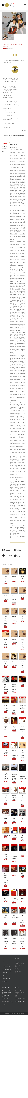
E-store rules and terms (7, 990)
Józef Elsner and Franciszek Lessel (6, 799)
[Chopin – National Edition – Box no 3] (14, 930)
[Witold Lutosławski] (14, 827)
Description (4, 143)
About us (5, 961)
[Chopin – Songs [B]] (14, 787)
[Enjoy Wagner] (5, 890)
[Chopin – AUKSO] (5, 810)
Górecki (22, 684)
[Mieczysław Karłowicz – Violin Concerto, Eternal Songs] (14, 765)
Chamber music (16, 135)
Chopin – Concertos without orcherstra (14, 856)
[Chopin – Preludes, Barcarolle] (5, 697)
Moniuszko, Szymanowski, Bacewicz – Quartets (15, 919)
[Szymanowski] (5, 827)
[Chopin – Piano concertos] (5, 653)
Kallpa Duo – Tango (14, 819)
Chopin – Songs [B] (14, 797)
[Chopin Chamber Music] (5, 742)
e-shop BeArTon (6, 978)
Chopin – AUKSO (5, 819)
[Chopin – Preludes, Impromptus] (14, 608)
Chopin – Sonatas (22, 618)
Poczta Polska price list (20, 1001)
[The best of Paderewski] (14, 653)
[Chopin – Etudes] (22, 587)
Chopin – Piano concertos (6, 663)
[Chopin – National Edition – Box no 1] (22, 907)
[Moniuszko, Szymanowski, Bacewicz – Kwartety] (14, 23)
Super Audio (12, 137)
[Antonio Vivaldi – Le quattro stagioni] (14, 697)
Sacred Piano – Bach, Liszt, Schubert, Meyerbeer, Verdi (6, 879)
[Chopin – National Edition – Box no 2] (5, 930)
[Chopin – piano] (22, 845)
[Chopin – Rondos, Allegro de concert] (22, 653)
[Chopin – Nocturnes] (14, 568)
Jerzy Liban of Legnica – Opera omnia (5, 919)
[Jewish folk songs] (22, 568)
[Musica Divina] (22, 890)
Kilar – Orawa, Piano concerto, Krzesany (6, 688)
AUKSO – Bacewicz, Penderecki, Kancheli (23, 776)
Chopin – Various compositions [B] (15, 754)
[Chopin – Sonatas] (22, 608)
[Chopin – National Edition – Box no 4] (22, 930)
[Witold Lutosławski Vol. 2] (14, 890)
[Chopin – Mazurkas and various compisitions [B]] (22, 718)
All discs (10, 135)
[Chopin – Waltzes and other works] (5, 608)
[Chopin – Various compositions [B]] (14, 742)
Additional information (5, 147)
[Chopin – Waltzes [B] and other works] (22, 787)
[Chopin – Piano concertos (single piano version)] (22, 742)
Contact (5, 981)
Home (4, 958)
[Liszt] (14, 865)
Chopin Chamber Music (6, 752)
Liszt (14, 873)
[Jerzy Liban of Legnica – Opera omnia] (5, 907)
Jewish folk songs (22, 578)
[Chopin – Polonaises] (5, 587)
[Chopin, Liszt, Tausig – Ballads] (5, 845)
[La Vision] (22, 810)
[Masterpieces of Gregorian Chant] (22, 697)
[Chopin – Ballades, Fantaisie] (5, 568)
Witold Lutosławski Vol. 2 (15, 899)
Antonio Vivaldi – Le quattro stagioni (14, 708)
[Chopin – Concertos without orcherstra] (14, 845)
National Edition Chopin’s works (6, 965)
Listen (3, 151)
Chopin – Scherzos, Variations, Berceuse (14, 599)
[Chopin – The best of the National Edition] (5, 718)
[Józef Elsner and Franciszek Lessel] (5, 787)
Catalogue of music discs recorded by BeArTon (7, 971)
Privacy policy (5, 998)
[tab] (5, 143)
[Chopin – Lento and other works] (5, 631)
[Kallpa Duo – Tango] (14, 810)
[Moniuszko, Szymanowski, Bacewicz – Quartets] (14, 907)
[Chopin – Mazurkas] (14, 631)
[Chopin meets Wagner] (22, 827)
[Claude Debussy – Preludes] (14, 676)
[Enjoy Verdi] (22, 865)
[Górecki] (22, 676)
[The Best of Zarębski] (14, 718)
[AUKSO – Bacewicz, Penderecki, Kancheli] (22, 765)
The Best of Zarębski (14, 727)
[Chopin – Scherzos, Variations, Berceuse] (14, 587)
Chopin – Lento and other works (5, 642)
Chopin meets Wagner (22, 837)
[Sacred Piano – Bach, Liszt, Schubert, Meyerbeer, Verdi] (5, 865)
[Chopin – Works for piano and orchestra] (22, 631)
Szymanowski (7, 835)
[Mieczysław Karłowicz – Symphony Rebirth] (5, 765)
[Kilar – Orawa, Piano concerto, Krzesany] (5, 676)
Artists (4, 975)
